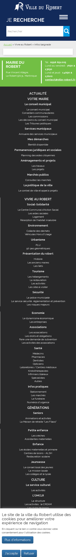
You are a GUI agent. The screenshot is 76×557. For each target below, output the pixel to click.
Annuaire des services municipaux (38, 134)
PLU (38, 245)
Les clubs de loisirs (38, 507)
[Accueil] (38, 4)
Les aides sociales (38, 213)
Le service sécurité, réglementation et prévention (38, 301)
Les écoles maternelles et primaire (38, 449)
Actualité (38, 93)
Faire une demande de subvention (38, 339)
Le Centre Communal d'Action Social (38, 209)
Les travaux (38, 165)
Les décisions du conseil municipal (38, 119)
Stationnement (38, 391)
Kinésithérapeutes (38, 370)
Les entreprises (38, 321)
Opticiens (38, 363)
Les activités (38, 283)
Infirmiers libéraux (38, 374)
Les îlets (38, 265)
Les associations (38, 332)
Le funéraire (38, 398)
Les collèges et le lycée (38, 474)
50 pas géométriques (38, 248)
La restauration (38, 280)
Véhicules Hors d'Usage (38, 234)
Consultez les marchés (38, 180)
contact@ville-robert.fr (60, 79)
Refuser (29, 553)
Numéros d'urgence (38, 402)
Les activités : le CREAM (38, 504)
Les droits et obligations (38, 336)
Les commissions (38, 116)
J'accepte (11, 553)
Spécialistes (38, 377)
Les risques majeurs (38, 304)
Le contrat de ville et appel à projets (38, 190)
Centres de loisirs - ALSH (38, 453)
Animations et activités (38, 418)
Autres (38, 381)
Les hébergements (38, 276)
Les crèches (38, 435)
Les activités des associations (38, 342)
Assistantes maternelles (38, 439)
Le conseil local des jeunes (38, 467)
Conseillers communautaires (38, 112)
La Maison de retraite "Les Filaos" (38, 421)
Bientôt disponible (38, 144)
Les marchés (38, 395)
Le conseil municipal (38, 109)
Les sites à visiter (38, 287)
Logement (38, 216)
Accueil (8, 44)
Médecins (38, 353)
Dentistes (38, 360)
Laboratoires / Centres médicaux (38, 367)
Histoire (38, 258)
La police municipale (38, 297)
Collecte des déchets (38, 230)
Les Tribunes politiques (38, 123)
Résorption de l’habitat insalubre (38, 220)
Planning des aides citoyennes (38, 155)
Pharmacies (38, 356)
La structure (38, 500)
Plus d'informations (18, 540)
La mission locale (38, 470)
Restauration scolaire (38, 456)
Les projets (38, 169)
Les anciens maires (38, 262)
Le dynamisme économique (38, 318)
